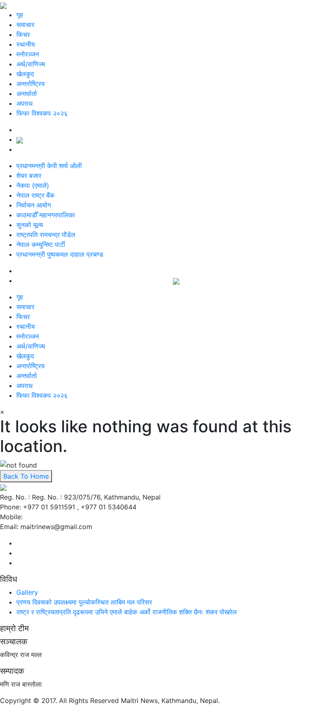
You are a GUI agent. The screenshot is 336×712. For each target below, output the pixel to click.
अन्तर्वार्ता (26, 93)
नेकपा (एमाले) (32, 185)
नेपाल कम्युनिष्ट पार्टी (40, 244)
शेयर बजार (28, 175)
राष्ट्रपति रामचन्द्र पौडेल (45, 234)
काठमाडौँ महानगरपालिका (45, 215)
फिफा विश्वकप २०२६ (42, 113)
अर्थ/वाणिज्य (30, 64)
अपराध (24, 103)
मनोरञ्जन (27, 54)
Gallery (27, 592)
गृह (19, 15)
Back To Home (26, 476)
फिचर (23, 34)
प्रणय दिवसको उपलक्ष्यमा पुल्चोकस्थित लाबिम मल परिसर (84, 602)
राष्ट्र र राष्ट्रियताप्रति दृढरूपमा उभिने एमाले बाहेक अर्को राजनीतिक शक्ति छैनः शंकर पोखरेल (126, 612)
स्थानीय (25, 44)
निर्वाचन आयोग (33, 205)
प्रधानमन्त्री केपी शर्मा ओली (49, 166)
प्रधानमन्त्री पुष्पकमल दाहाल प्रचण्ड (59, 254)
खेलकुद (25, 74)
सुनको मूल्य (29, 225)
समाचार (25, 25)
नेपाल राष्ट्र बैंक (35, 195)
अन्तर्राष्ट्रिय (30, 84)
